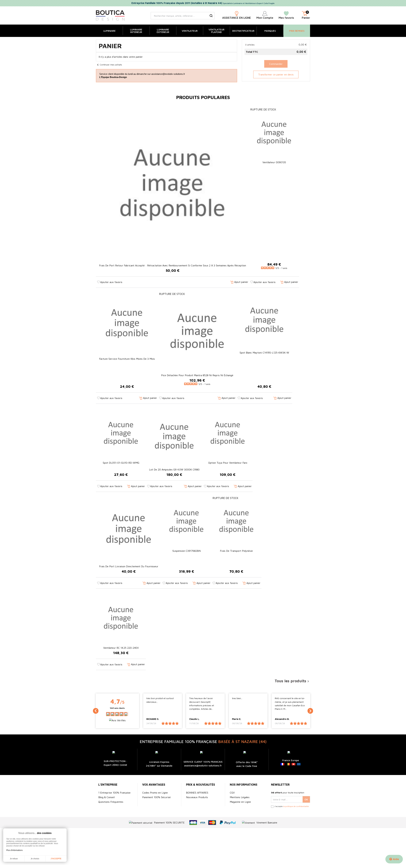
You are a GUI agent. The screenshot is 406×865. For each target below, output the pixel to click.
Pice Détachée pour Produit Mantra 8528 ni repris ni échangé (197, 375)
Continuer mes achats (109, 64)
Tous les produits (292, 681)
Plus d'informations (14, 850)
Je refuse (14, 859)
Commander (276, 63)
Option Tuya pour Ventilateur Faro (227, 462)
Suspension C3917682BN (186, 550)
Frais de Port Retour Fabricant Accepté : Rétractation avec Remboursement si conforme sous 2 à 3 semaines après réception (172, 265)
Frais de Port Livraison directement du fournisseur (128, 566)
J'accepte (56, 859)
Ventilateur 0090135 (274, 162)
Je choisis (35, 859)
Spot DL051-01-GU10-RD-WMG (121, 462)
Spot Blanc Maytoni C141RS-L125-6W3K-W (264, 352)
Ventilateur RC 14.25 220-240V (121, 647)
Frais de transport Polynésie (236, 550)
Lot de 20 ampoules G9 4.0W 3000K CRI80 (174, 469)
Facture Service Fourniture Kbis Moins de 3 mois (127, 358)
